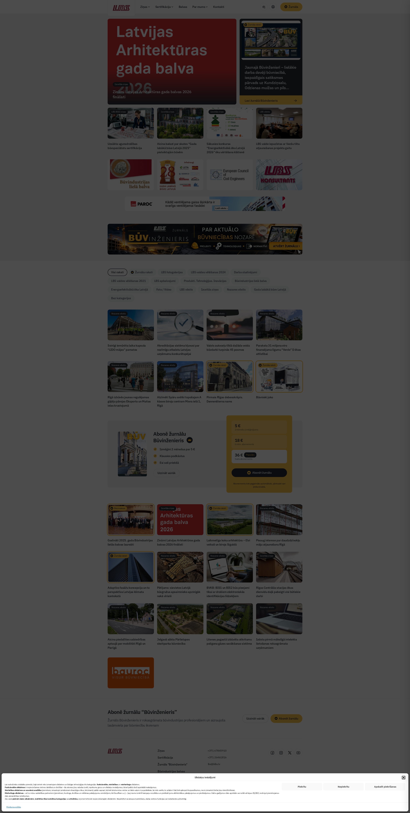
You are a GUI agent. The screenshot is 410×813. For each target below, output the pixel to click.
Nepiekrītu (343, 786)
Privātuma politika (13, 807)
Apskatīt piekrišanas (385, 786)
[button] (403, 777)
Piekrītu (302, 786)
